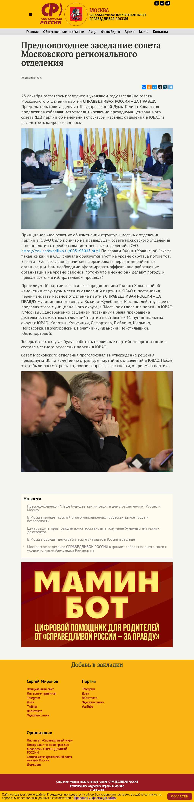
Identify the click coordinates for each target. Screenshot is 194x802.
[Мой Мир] (154, 87)
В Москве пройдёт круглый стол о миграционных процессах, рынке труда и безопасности (85, 519)
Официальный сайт (40, 689)
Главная (32, 32)
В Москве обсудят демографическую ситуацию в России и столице (79, 540)
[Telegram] (170, 87)
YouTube (87, 706)
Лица (92, 32)
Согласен (179, 796)
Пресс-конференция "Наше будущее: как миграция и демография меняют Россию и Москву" (91, 508)
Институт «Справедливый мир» (50, 740)
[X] (160, 87)
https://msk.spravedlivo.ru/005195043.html (60, 250)
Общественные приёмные (63, 32)
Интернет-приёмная (41, 693)
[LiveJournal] (165, 87)
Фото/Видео (110, 32)
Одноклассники (38, 715)
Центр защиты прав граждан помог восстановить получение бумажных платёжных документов (91, 530)
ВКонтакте (34, 711)
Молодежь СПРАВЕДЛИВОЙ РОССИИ (47, 750)
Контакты (160, 32)
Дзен (30, 702)
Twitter (32, 706)
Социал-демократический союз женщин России (49, 758)
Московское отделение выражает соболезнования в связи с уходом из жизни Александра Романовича (95, 549)
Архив (129, 32)
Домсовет (34, 764)
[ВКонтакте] (144, 87)
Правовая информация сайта (95, 798)
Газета (143, 32)
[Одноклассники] (149, 87)
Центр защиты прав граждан (48, 744)
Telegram (33, 697)
